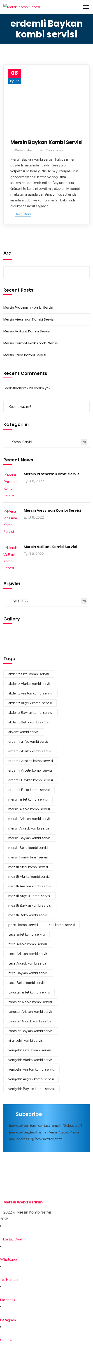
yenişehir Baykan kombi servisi (31, 1089)
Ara (7, 253)
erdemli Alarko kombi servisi (29, 751)
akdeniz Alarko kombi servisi (29, 683)
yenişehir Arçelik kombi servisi (31, 1079)
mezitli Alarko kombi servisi (29, 876)
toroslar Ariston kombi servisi (30, 1011)
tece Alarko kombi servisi (27, 944)
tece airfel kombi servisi (26, 934)
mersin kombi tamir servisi (28, 857)
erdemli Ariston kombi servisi (30, 761)
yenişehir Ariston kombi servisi (31, 1069)
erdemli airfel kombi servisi (28, 741)
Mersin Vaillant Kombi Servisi (26, 331)
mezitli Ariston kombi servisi (29, 886)
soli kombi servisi (62, 925)
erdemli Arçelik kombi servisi (30, 770)
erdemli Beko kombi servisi (29, 790)
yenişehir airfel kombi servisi (29, 1050)
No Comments (52, 150)
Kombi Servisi (49, 442)
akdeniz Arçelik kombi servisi (30, 703)
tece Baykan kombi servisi (28, 973)
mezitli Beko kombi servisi (28, 915)
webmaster (23, 150)
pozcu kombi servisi (23, 925)
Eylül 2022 (49, 601)
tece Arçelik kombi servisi (27, 963)
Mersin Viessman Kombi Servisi (28, 319)
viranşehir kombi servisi (25, 1040)
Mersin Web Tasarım (23, 1202)
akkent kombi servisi (23, 732)
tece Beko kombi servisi (26, 982)
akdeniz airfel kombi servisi (28, 674)
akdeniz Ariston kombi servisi (30, 693)
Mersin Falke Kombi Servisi (24, 355)
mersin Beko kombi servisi (28, 847)
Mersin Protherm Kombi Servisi (28, 307)
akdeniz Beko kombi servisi (28, 722)
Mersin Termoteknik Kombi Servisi (30, 343)
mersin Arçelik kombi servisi (29, 828)
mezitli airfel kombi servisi (28, 867)
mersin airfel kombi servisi (28, 799)
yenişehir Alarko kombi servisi (30, 1060)
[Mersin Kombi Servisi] (21, 6)
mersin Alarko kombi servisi (29, 809)
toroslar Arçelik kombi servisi (30, 1021)
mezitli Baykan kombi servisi (29, 905)
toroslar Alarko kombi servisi (30, 1002)
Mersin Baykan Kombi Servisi (46, 142)
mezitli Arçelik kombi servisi (29, 896)
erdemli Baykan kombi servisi (30, 780)
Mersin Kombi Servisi (23, 1182)
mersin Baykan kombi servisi (29, 838)
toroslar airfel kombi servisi (29, 992)
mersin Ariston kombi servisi (29, 818)
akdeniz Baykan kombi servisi (30, 712)
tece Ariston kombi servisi (28, 954)
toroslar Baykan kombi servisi (30, 1031)
